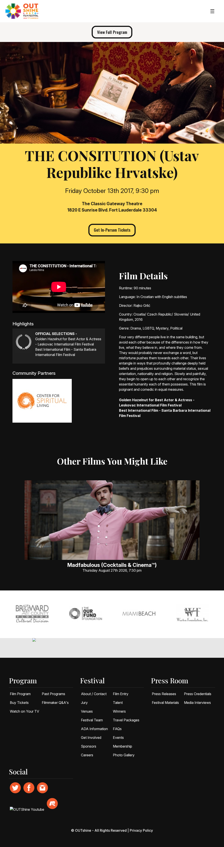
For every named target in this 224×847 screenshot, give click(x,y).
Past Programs (53, 694)
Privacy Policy (141, 830)
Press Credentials (197, 694)
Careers (87, 755)
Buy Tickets (19, 702)
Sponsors (88, 746)
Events (118, 737)
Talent (118, 702)
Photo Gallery (124, 755)
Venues (87, 711)
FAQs (117, 729)
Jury (84, 702)
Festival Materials (165, 702)
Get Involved (91, 737)
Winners (119, 711)
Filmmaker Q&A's (55, 702)
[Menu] (212, 11)
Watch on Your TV (24, 711)
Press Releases (164, 694)
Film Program (20, 694)
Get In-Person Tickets (112, 230)
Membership (122, 746)
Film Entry (120, 694)
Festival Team (92, 720)
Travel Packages (126, 720)
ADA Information (94, 729)
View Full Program (112, 32)
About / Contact (94, 694)
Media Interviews (197, 702)
